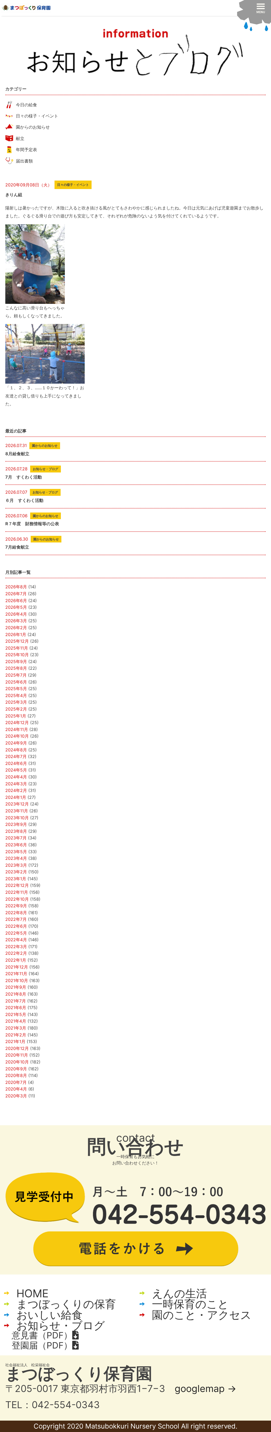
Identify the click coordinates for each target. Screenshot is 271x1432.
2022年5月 (16, 933)
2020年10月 (17, 1062)
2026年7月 (16, 593)
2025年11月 (16, 648)
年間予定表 (26, 149)
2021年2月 (15, 1034)
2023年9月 (16, 824)
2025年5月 (16, 688)
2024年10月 (17, 736)
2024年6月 (16, 763)
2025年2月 (16, 709)
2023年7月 (16, 837)
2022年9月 (16, 905)
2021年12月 (16, 967)
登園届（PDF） (42, 1345)
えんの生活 (179, 1293)
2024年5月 (16, 770)
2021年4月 (15, 1021)
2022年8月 (16, 912)
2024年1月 (15, 797)
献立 (20, 138)
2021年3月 (15, 1028)
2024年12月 (17, 722)
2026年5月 (16, 607)
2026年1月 (15, 634)
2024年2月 (16, 790)
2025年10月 (17, 654)
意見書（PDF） (42, 1335)
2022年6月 (16, 926)
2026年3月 (16, 620)
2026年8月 (16, 586)
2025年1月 (15, 716)
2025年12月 (17, 641)
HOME (32, 1293)
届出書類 (24, 161)
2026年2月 (16, 627)
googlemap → (205, 1388)
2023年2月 (16, 871)
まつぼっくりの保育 (66, 1304)
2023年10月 (17, 817)
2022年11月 (16, 892)
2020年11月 (16, 1055)
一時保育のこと (190, 1304)
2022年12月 (17, 885)
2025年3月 (16, 702)
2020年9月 (16, 1068)
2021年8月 (15, 994)
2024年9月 (16, 743)
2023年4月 (16, 858)
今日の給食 (26, 104)
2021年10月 (16, 980)
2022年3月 (16, 946)
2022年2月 (16, 953)
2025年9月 (16, 661)
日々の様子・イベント (37, 116)
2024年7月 (16, 756)
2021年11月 (16, 973)
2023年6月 (16, 844)
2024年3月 (16, 783)
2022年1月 (15, 960)
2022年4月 (16, 939)
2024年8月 (16, 749)
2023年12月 (17, 804)
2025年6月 (16, 682)
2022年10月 (17, 899)
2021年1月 (15, 1041)
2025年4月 (16, 695)
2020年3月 (16, 1095)
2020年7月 (16, 1082)
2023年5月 (16, 851)
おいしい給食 (49, 1315)
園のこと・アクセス (201, 1315)
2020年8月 (16, 1075)
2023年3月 (16, 865)
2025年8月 (16, 668)
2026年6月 (16, 600)
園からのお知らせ (33, 127)
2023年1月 (15, 878)
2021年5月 (15, 1014)
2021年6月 (15, 1007)
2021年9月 (15, 987)
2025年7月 (16, 675)
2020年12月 (17, 1048)
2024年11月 (16, 729)
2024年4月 (16, 777)
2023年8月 (16, 831)
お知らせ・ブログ (60, 1325)
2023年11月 (16, 810)
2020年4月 (16, 1089)
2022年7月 (16, 919)
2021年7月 (15, 1001)
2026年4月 (16, 614)
